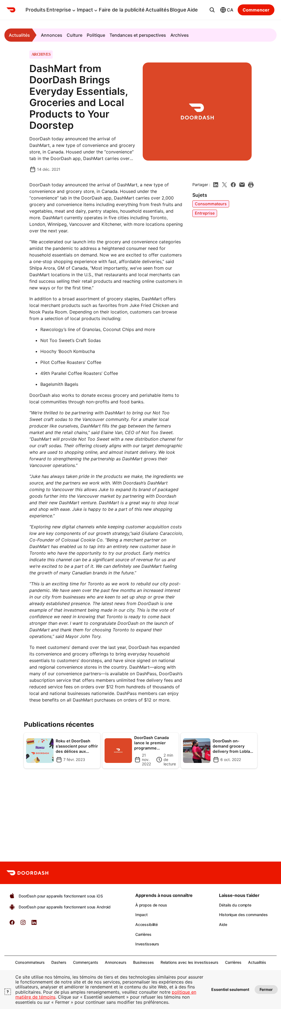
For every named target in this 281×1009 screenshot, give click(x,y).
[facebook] (233, 184)
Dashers (58, 962)
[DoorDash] (14, 9)
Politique (96, 35)
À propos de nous (151, 905)
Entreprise (58, 10)
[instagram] (23, 924)
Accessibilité (146, 924)
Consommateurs (211, 203)
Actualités (157, 10)
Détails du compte (235, 905)
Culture (74, 35)
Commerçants (85, 962)
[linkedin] (215, 184)
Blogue (178, 10)
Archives (179, 35)
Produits (36, 10)
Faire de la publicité (122, 10)
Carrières (143, 934)
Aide (192, 10)
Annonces (51, 35)
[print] (251, 184)
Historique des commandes (243, 914)
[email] (242, 184)
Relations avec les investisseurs (189, 962)
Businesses (143, 962)
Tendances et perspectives (137, 35)
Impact (85, 10)
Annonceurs (116, 962)
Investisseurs (147, 944)
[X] (224, 184)
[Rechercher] (212, 10)
